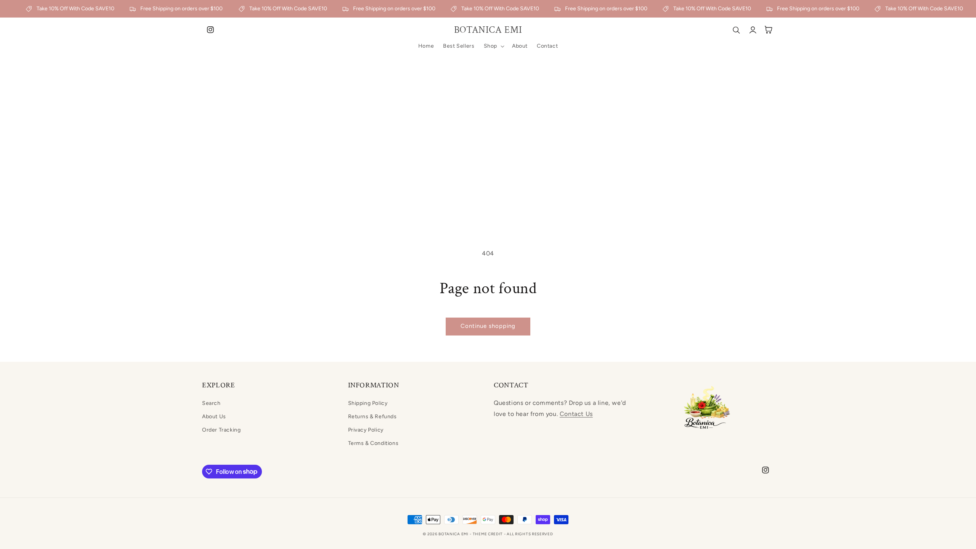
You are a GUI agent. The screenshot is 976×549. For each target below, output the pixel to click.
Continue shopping (488, 326)
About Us (214, 416)
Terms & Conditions (373, 443)
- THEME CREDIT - (488, 533)
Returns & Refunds (372, 416)
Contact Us (576, 413)
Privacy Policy (366, 430)
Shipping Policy (368, 403)
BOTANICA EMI (453, 533)
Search (211, 403)
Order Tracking (221, 430)
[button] (493, 46)
